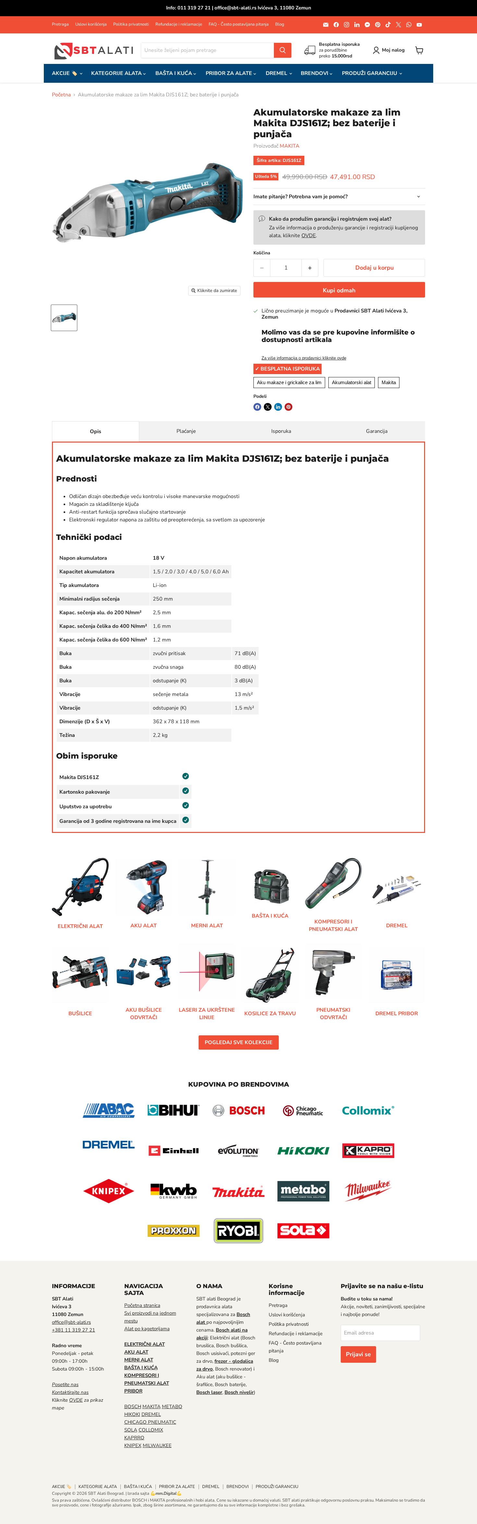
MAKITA (290, 146)
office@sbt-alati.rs (71, 1322)
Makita (389, 382)
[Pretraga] (282, 50)
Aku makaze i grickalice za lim (289, 382)
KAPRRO (134, 1437)
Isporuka (281, 431)
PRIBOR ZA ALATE (229, 73)
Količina (261, 253)
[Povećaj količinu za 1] (310, 268)
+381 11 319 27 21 (73, 1330)
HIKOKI (132, 1414)
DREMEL (277, 73)
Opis (95, 431)
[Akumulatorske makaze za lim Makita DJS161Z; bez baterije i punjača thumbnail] (64, 318)
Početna (61, 95)
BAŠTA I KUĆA (174, 73)
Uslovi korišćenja (91, 24)
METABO (172, 1406)
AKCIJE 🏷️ (65, 73)
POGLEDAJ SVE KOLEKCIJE (239, 1042)
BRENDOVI (315, 73)
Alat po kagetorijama (147, 1328)
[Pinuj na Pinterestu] (288, 407)
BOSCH (132, 1406)
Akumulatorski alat (351, 382)
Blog (279, 24)
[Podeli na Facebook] (257, 407)
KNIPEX (132, 1445)
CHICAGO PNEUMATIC (150, 1422)
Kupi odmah (339, 290)
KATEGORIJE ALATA (117, 73)
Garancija (376, 431)
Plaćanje (186, 431)
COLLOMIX (151, 1430)
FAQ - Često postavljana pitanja (239, 24)
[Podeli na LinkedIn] (278, 407)
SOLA (130, 1430)
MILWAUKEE (157, 1445)
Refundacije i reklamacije (178, 24)
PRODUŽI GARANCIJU (370, 73)
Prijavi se (358, 1354)
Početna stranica (142, 1305)
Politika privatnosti (131, 24)
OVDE (308, 235)
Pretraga (60, 24)
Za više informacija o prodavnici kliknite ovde (304, 358)
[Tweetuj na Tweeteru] (268, 407)
